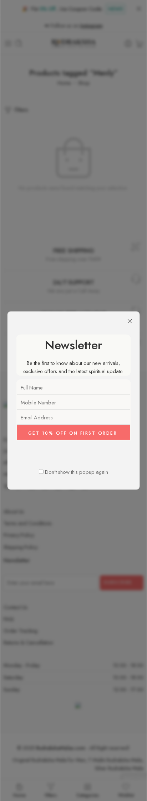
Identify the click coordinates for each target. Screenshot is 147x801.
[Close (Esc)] (129, 321)
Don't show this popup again (76, 471)
